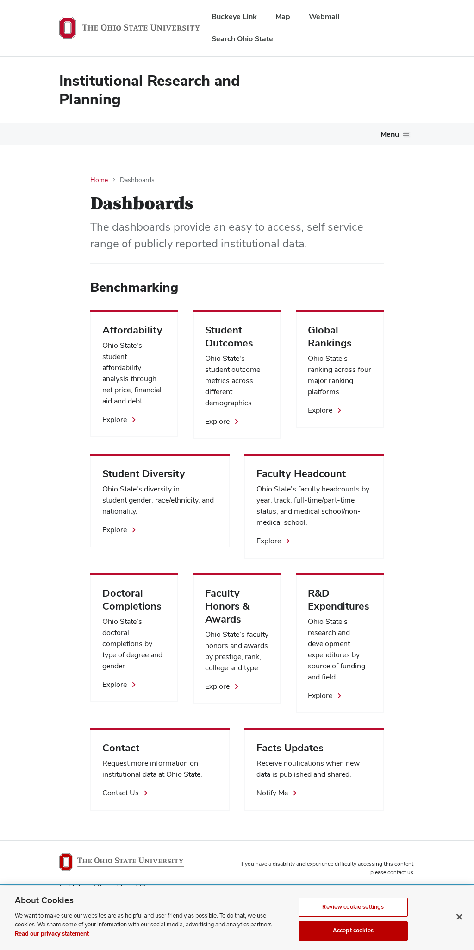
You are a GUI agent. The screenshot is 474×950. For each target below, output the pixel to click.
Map (282, 16)
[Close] (459, 916)
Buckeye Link (234, 16)
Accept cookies (353, 930)
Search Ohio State (242, 39)
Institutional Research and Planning (149, 89)
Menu (389, 134)
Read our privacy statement (52, 933)
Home (99, 180)
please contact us (391, 872)
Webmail (324, 16)
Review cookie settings (353, 907)
